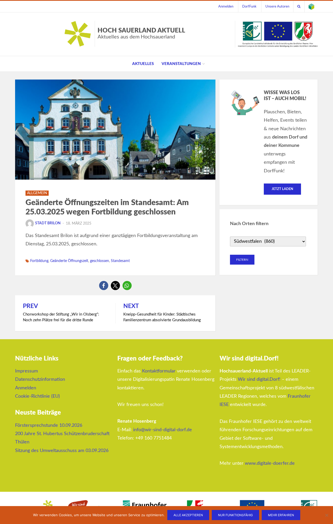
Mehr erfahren (281, 515)
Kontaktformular (159, 371)
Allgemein (37, 193)
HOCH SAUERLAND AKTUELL (141, 34)
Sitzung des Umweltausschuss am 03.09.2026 (61, 450)
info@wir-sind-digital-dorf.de (162, 430)
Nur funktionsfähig (235, 515)
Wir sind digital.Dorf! (259, 379)
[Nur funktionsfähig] (326, 515)
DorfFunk (249, 6)
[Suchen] (298, 6)
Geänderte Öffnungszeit (69, 261)
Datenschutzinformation (40, 379)
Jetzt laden (282, 189)
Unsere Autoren (277, 6)
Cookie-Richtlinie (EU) (37, 396)
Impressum (26, 371)
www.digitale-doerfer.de (270, 463)
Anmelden (225, 6)
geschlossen (99, 261)
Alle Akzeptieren (188, 515)
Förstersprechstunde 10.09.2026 (48, 425)
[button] (103, 285)
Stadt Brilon (48, 223)
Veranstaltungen (181, 64)
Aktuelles (143, 64)
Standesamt (120, 261)
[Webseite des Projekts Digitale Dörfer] (311, 6)
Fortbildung (39, 261)
